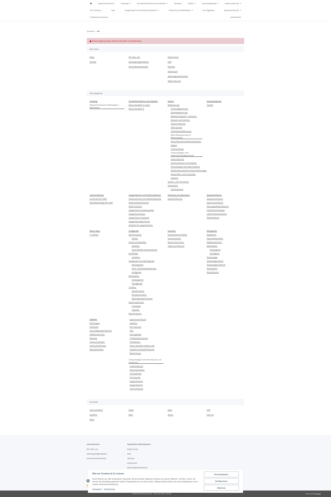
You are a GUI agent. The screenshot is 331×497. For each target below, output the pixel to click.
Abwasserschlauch (215, 199)
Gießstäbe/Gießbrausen (181, 131)
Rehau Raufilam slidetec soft (142, 345)
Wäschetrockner (97, 349)
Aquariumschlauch (215, 202)
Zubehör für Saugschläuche (141, 225)
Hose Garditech (96, 410)
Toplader (136, 310)
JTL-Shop (317, 494)
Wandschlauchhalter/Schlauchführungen (189, 170)
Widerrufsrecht (174, 81)
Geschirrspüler (135, 234)
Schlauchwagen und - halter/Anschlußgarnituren (182, 154)
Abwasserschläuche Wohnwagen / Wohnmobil (104, 106)
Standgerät (214, 253)
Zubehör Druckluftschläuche (142, 349)
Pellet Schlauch (135, 206)
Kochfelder (133, 253)
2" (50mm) (94, 234)
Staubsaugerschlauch (216, 265)
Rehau (170, 414)
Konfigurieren (221, 481)
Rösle (92, 419)
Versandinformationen (138, 66)
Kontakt (93, 62)
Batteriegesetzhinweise (178, 76)
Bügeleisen (211, 234)
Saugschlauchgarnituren (139, 221)
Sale (131, 330)
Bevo (131, 414)
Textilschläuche (136, 366)
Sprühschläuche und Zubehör (184, 163)
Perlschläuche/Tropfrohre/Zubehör (186, 141)
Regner (174, 145)
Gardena (133, 323)
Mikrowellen (134, 276)
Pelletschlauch (213, 217)
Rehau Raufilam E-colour (139, 105)
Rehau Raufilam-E (136, 108)
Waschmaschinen (136, 302)
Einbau (135, 238)
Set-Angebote (135, 334)
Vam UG (210, 414)
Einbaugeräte (137, 280)
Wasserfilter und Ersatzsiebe (183, 174)
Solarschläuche (177, 159)
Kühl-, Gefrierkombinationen (144, 268)
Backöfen (136, 246)
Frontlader (136, 306)
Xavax (131, 410)
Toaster (210, 105)
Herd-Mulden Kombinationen (144, 249)
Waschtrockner (135, 313)
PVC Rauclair (135, 377)
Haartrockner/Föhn (215, 238)
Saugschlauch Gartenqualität (141, 210)
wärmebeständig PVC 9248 (101, 202)
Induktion (136, 257)
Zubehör (174, 178)
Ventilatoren (212, 268)
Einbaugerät (215, 249)
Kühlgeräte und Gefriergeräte (141, 261)
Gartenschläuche (178, 124)
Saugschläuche (136, 381)
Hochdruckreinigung (215, 210)
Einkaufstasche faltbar (177, 234)
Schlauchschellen (97, 342)
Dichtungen (95, 323)
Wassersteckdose (137, 370)
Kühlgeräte (136, 272)
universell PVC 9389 (98, 199)
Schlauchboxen (177, 149)
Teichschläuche (136, 388)
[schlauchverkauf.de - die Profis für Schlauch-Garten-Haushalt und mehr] (91, 3)
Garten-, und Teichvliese (178, 182)
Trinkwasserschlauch (139, 338)
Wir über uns (134, 57)
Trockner (132, 287)
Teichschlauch (177, 189)
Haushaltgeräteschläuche (101, 330)
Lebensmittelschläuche (139, 202)
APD (208, 410)
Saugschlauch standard (139, 217)
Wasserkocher (213, 272)
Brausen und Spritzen (180, 120)
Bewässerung (173, 105)
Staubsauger (212, 257)
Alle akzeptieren (221, 474)
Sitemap (171, 66)
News (92, 57)
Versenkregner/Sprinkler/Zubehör (185, 166)
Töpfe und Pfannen (176, 246)
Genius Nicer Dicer (176, 242)
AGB (169, 62)
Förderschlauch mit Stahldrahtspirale (145, 199)
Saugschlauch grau (137, 214)
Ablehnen (221, 488)
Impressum (96, 489)
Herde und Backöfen (137, 242)
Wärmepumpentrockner (142, 298)
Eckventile (94, 327)
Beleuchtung (135, 353)
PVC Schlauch (135, 327)
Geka (170, 410)
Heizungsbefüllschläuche (218, 206)
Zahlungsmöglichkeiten (139, 62)
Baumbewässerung (179, 112)
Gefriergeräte (137, 265)
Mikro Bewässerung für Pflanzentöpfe (181, 136)
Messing (93, 338)
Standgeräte (137, 283)
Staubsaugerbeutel (215, 261)
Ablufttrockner (138, 291)
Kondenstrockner (139, 295)
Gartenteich (173, 185)
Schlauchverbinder (98, 345)
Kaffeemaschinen (214, 242)
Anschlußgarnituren (179, 108)
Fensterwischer (174, 238)
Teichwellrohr (136, 373)
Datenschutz (109, 489)
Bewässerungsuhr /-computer (184, 116)
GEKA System (176, 127)
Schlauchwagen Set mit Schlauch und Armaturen (145, 361)
